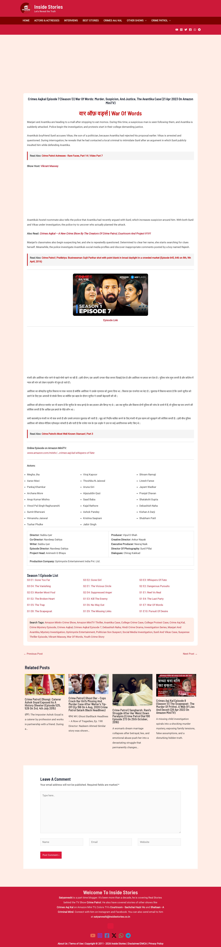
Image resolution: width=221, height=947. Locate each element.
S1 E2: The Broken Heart (41, 598)
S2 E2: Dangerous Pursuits (154, 586)
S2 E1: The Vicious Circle (97, 586)
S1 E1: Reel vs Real (150, 592)
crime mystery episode (43, 627)
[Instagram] (181, 29)
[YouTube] (176, 29)
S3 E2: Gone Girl (92, 579)
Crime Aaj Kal (177, 622)
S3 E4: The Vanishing (39, 586)
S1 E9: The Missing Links (97, 611)
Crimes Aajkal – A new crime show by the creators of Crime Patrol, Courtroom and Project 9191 (95, 233)
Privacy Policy (156, 943)
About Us (62, 943)
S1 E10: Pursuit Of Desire (153, 611)
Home (26, 20)
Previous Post (33, 653)
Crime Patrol (159, 20)
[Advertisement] (110, 69)
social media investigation (137, 632)
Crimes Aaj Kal (113, 20)
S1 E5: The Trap (36, 604)
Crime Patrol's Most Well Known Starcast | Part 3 (67, 433)
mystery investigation (52, 632)
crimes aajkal (65, 627)
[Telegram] (199, 29)
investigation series (155, 627)
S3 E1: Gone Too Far (38, 579)
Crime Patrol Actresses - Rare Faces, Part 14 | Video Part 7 (72, 155)
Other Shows (135, 20)
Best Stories (91, 20)
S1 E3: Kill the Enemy (95, 598)
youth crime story (94, 636)
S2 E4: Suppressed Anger (97, 592)
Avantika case (112, 622)
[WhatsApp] (194, 29)
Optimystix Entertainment (80, 632)
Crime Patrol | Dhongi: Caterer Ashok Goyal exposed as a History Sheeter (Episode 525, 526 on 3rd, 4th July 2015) (43, 703)
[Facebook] (190, 29)
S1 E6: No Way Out (93, 604)
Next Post (190, 653)
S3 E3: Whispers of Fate (153, 579)
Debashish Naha (112, 627)
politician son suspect (108, 632)
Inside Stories (48, 6)
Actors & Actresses (46, 20)
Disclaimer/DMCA (137, 943)
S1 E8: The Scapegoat (39, 611)
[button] (145, 20)
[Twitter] (185, 29)
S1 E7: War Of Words (151, 604)
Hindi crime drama (132, 627)
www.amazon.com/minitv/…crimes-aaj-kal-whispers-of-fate (60, 452)
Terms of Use (76, 943)
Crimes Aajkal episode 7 (87, 627)
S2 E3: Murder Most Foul (41, 592)
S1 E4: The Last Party (151, 598)
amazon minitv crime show (60, 622)
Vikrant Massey (49, 166)
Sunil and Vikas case (165, 632)
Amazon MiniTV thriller (90, 622)
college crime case (132, 622)
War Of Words (75, 636)
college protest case (156, 622)
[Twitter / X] (114, 935)
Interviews (71, 20)
